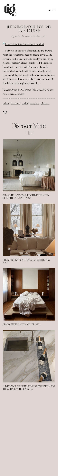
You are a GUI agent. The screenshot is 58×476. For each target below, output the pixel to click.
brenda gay (18, 93)
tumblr (25, 103)
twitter (6, 103)
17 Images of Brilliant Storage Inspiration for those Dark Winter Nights (29, 387)
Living (27, 36)
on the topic (20, 50)
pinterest (45, 103)
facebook (15, 103)
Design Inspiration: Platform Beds (21, 324)
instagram (34, 103)
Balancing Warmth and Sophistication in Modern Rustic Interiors (26, 196)
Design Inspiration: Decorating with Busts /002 (26, 261)
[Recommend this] (5, 112)
